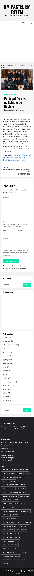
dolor (23, 485)
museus (5, 389)
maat (13, 507)
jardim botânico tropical (10, 503)
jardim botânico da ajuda (10, 500)
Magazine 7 (25, 571)
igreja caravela (24, 496)
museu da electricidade (9, 518)
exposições (6, 360)
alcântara (12, 473)
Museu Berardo (24, 511)
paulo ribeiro (10, 110)
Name (5, 230)
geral (4, 367)
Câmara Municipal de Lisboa (11, 485)
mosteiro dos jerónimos (10, 511)
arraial (19, 473)
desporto (6, 352)
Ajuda (4, 473)
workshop (6, 563)
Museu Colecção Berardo (10, 515)
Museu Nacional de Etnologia (11, 537)
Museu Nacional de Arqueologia (12, 533)
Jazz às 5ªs (6, 507)
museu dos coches (21, 530)
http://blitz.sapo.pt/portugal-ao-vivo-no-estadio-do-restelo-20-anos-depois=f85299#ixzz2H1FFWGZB (17, 157)
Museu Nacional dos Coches (11, 541)
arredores (6, 337)
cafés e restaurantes (9, 345)
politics (23, 552)
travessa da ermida (20, 560)
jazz (21, 503)
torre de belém (7, 560)
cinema (5, 348)
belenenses (6, 341)
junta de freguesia (9, 382)
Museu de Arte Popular (9, 526)
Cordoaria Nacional (9, 481)
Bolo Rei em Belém (7, 451)
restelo (17, 556)
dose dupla (6, 488)
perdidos (6, 400)
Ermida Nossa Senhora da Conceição (13, 492)
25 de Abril (6, 470)
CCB (4, 477)
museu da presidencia (24, 522)
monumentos (7, 386)
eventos (7, 94)
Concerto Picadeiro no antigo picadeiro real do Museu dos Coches (16, 444)
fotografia (6, 363)
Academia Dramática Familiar (19, 470)
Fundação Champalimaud (10, 496)
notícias (5, 397)
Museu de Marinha (24, 526)
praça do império (8, 556)
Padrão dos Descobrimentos (11, 548)
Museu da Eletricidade (9, 522)
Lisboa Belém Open (7, 458)
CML (26, 477)
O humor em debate (24, 173)
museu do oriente (8, 530)
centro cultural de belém (14, 477)
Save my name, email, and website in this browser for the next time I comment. (15, 253)
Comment (6, 197)
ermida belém (20, 488)
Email (20, 230)
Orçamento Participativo (10, 545)
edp (13, 488)
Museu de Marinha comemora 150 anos (16, 168)
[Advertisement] (17, 44)
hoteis (5, 374)
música (13, 94)
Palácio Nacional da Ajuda (10, 552)
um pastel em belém (17, 9)
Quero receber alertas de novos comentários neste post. (15, 225)
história (5, 371)
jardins (5, 378)
